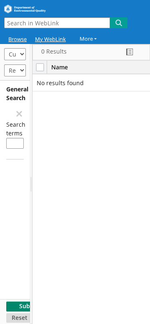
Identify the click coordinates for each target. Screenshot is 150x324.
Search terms (15, 128)
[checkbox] (40, 67)
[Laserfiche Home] (35, 7)
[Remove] (19, 113)
